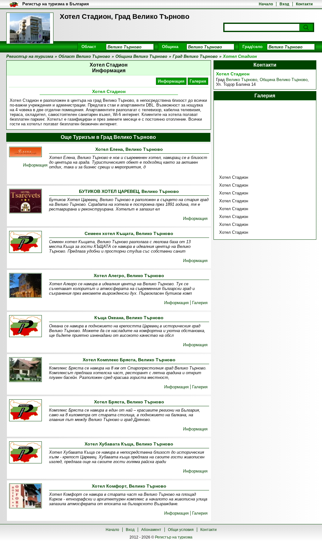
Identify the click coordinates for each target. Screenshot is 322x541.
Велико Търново (241, 79)
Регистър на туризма (173, 537)
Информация (171, 81)
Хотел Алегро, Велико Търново (129, 275)
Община (170, 46)
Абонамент (151, 529)
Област (88, 46)
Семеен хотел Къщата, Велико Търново (129, 233)
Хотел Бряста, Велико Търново (129, 401)
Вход (284, 4)
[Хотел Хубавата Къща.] (25, 452)
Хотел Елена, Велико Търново (129, 149)
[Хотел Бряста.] (25, 410)
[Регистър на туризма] (29, 28)
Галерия (198, 81)
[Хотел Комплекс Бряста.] (25, 370)
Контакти (304, 4)
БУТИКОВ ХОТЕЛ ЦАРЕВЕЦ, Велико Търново (129, 191)
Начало (266, 4)
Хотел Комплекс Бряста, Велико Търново (129, 359)
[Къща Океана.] (25, 326)
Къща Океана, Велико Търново (129, 317)
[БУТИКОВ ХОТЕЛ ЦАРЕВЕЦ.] (25, 201)
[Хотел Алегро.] (25, 286)
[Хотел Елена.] (25, 152)
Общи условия (181, 529)
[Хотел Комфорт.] (25, 496)
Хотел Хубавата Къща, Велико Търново (129, 443)
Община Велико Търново (284, 79)
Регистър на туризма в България (55, 4)
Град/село (252, 46)
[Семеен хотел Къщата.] (25, 242)
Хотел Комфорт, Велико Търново (129, 486)
